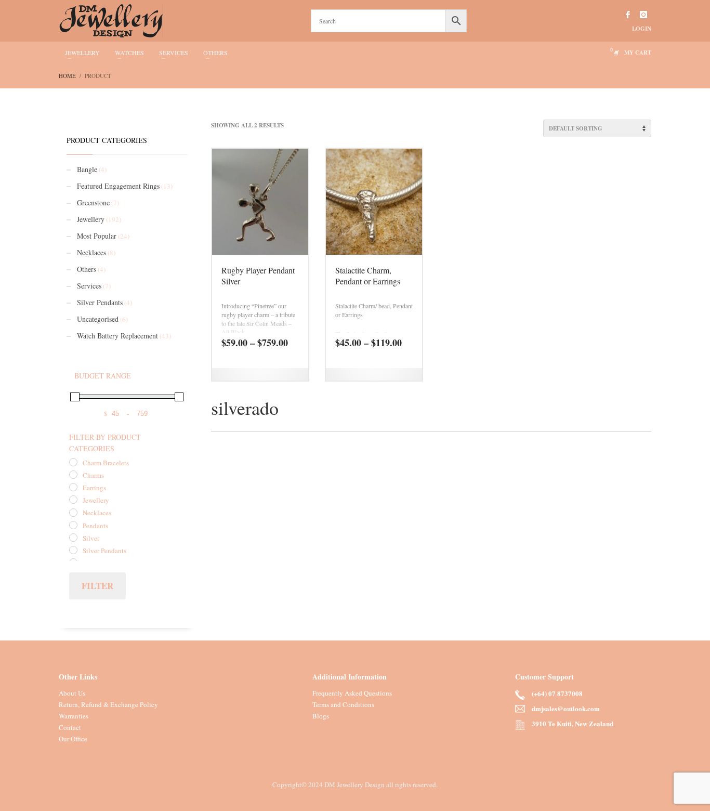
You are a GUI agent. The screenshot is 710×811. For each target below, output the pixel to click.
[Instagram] (643, 14)
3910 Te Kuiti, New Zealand (572, 723)
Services (89, 286)
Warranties (73, 716)
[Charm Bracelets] (73, 462)
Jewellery (90, 219)
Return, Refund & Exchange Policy (108, 704)
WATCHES (129, 52)
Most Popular (96, 236)
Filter (97, 585)
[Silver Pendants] (73, 550)
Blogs (320, 716)
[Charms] (73, 474)
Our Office (73, 738)
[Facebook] (628, 14)
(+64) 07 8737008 (557, 693)
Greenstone (93, 202)
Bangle (87, 169)
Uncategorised (98, 319)
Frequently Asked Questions (352, 693)
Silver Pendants (100, 302)
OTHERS (215, 52)
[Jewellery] (73, 499)
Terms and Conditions (343, 704)
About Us (72, 693)
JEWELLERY (82, 52)
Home (67, 76)
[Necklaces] (73, 512)
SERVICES (173, 52)
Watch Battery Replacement (117, 336)
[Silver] (73, 537)
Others (86, 269)
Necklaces (91, 252)
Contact (70, 727)
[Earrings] (73, 487)
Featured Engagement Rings (118, 186)
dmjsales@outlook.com (566, 708)
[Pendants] (73, 525)
